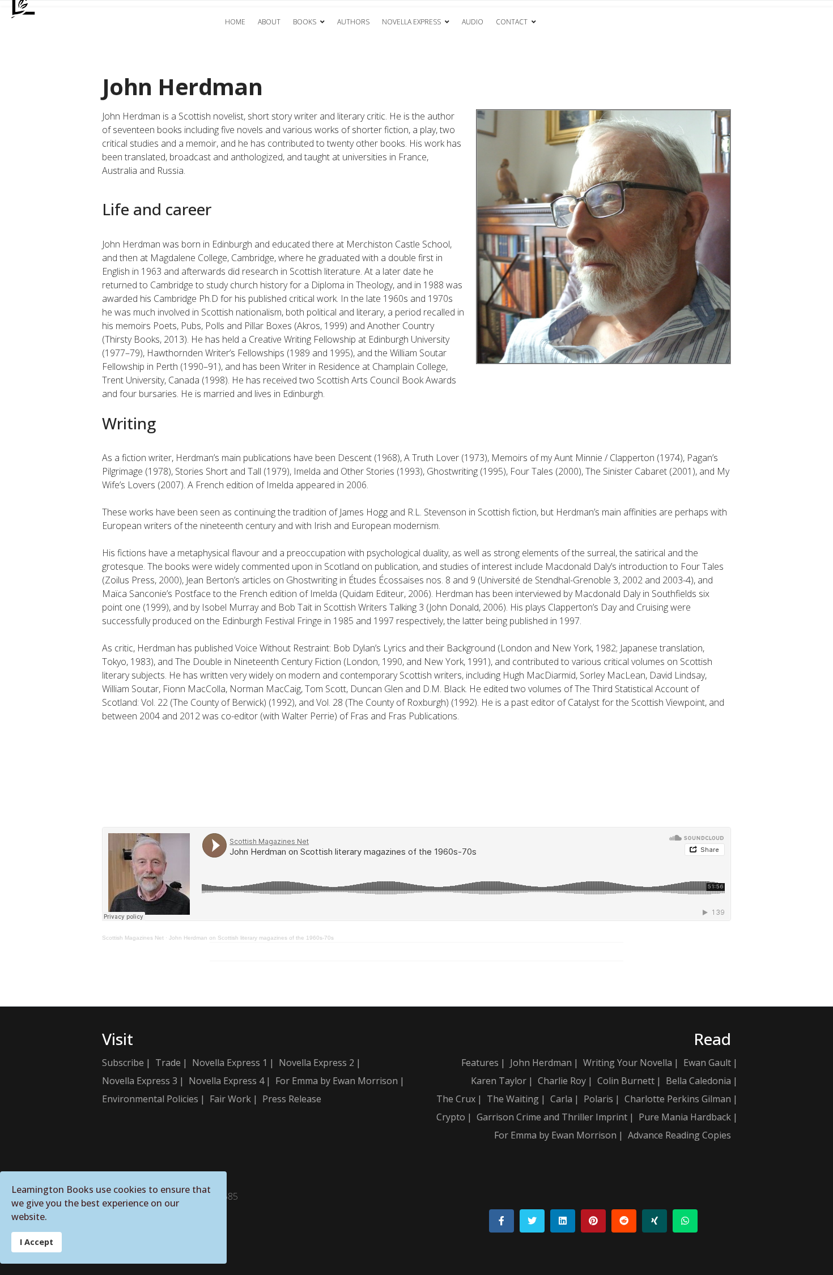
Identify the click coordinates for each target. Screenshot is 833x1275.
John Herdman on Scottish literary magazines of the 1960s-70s (251, 938)
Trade (168, 1062)
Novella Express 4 (226, 1080)
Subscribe (123, 1062)
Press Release (291, 1099)
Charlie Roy (562, 1080)
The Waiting (513, 1099)
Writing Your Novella (627, 1062)
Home (235, 22)
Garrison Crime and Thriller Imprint (552, 1117)
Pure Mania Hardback (685, 1117)
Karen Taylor (498, 1080)
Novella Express (411, 22)
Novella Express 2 (316, 1062)
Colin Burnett (625, 1080)
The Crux (455, 1099)
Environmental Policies (150, 1099)
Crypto (450, 1117)
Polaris (598, 1099)
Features (480, 1062)
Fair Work (230, 1099)
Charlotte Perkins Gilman (677, 1099)
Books (304, 22)
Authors (353, 22)
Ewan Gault (707, 1062)
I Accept (36, 1241)
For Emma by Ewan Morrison (336, 1080)
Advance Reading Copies (679, 1135)
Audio (472, 22)
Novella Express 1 (229, 1062)
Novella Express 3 (139, 1080)
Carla (561, 1099)
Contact (512, 22)
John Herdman (541, 1062)
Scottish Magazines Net (133, 938)
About (269, 22)
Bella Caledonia (698, 1080)
